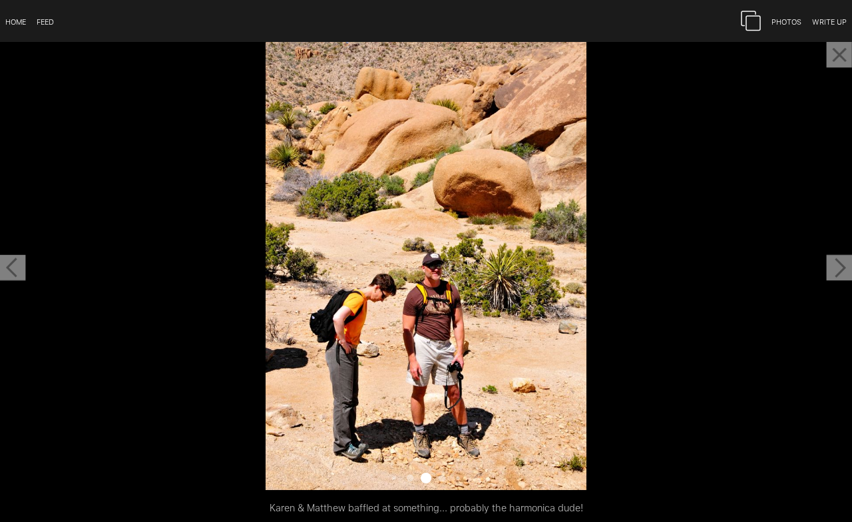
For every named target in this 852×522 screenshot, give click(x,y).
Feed (45, 21)
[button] (12, 267)
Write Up (829, 21)
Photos (786, 21)
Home (15, 21)
